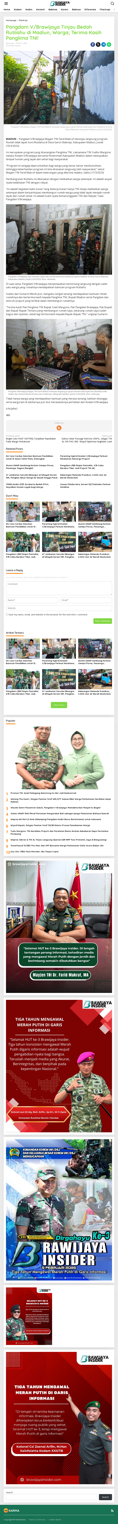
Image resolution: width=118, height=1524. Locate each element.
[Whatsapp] (109, 44)
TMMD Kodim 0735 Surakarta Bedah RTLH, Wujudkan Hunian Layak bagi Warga (27, 485)
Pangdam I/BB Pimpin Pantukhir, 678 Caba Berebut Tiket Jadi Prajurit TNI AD (82, 466)
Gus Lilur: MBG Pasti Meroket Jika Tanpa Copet (35, 851)
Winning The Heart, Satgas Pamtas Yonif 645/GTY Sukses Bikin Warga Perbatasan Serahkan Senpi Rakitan (61, 800)
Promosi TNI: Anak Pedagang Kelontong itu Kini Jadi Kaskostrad (43, 793)
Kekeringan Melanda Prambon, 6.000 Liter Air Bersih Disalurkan (83, 476)
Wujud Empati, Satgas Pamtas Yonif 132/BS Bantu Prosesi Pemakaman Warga (50, 825)
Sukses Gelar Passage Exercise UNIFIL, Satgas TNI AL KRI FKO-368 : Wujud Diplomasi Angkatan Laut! (87, 439)
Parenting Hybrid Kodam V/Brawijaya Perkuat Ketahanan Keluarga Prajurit (84, 457)
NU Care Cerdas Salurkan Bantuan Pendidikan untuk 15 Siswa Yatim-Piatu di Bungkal (29, 457)
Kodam (18, 46)
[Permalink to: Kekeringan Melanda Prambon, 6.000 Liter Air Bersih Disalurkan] (95, 541)
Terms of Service (37, 1519)
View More (59, 705)
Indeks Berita (55, 1519)
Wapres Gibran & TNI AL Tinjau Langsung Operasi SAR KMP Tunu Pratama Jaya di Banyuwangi (58, 839)
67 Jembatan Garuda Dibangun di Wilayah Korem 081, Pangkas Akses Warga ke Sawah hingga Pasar (32, 476)
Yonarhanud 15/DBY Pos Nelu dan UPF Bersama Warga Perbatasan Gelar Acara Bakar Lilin (57, 845)
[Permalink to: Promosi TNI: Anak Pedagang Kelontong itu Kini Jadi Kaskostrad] (59, 758)
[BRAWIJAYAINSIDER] (59, 3)
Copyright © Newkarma (15, 1519)
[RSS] (59, 427)
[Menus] (6, 3)
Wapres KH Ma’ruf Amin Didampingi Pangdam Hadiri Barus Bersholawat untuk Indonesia (56, 819)
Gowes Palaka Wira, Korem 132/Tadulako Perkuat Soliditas (85, 485)
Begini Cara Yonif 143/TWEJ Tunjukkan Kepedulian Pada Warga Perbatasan (31, 439)
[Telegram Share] (103, 44)
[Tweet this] (98, 44)
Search (9, 1492)
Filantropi (10, 46)
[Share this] (92, 44)
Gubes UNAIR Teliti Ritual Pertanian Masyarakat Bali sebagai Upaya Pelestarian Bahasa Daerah (60, 813)
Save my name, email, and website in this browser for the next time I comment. (48, 614)
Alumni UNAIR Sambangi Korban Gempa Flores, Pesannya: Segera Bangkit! (30, 466)
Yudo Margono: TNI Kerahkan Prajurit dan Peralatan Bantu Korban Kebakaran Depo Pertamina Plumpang (59, 832)
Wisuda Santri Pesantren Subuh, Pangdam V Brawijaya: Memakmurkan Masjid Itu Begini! (55, 807)
